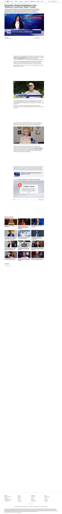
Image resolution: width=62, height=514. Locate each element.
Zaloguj (54, 1)
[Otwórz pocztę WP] (48, 1)
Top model (32, 498)
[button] (51, 1)
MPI (7, 37)
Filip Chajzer (46, 500)
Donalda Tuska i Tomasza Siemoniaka (19, 57)
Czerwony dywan (32, 1)
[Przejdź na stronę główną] (8, 1)
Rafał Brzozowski (46, 497)
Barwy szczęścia (19, 497)
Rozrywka (16, 1)
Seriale (38, 1)
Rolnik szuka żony (6, 497)
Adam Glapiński (20, 58)
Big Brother (32, 499)
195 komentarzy (41, 199)
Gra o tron (19, 499)
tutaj (20, 512)
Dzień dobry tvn (6, 498)
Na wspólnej (19, 496)
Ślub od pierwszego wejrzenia (7, 499)
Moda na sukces (19, 500)
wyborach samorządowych (38, 148)
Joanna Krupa (46, 499)
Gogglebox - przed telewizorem (7, 496)
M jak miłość (19, 498)
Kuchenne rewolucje (33, 500)
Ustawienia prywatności (44, 506)
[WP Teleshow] (11, 1)
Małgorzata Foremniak (47, 496)
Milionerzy (32, 497)
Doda (45, 498)
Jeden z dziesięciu (33, 496)
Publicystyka (26, 1)
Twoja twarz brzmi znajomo (7, 500)
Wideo (42, 1)
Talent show (21, 1)
